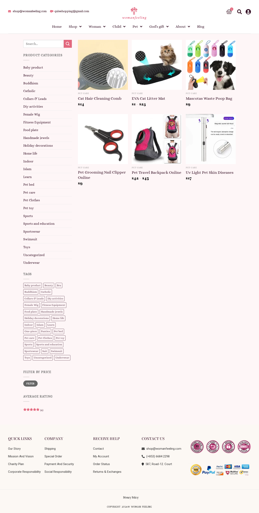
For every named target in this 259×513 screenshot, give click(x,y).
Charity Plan (16, 464)
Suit (44, 351)
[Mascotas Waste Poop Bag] (211, 65)
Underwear (31, 263)
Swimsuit (30, 239)
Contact (98, 448)
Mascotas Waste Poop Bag (209, 98)
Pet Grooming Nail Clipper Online (102, 175)
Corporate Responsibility (24, 472)
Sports (28, 216)
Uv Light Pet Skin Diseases (210, 172)
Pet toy (28, 208)
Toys (26, 247)
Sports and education (39, 224)
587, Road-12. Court (158, 464)
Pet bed (28, 185)
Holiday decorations (38, 146)
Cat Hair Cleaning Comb (99, 98)
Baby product (33, 68)
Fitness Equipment (37, 122)
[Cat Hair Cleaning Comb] (103, 65)
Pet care (29, 192)
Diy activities (33, 107)
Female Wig (31, 114)
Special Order (53, 456)
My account (101, 456)
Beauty (28, 75)
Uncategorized (34, 255)
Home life (30, 153)
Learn (27, 177)
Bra (59, 285)
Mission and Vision (21, 456)
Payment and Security (59, 464)
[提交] (68, 44)
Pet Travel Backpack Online (156, 172)
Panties (45, 331)
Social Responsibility (58, 472)
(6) (33, 411)
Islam (27, 169)
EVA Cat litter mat (148, 98)
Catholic (29, 91)
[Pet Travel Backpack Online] (157, 139)
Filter (30, 383)
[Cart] (229, 11)
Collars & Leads (35, 99)
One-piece (30, 331)
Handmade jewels (36, 138)
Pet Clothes (31, 200)
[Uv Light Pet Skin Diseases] (211, 139)
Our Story (14, 448)
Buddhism (30, 83)
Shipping (50, 448)
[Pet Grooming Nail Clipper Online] (103, 139)
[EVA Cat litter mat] (157, 65)
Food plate (30, 130)
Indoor (28, 161)
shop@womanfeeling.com (163, 448)
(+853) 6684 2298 (157, 456)
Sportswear (31, 231)
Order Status (101, 464)
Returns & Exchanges (107, 472)
